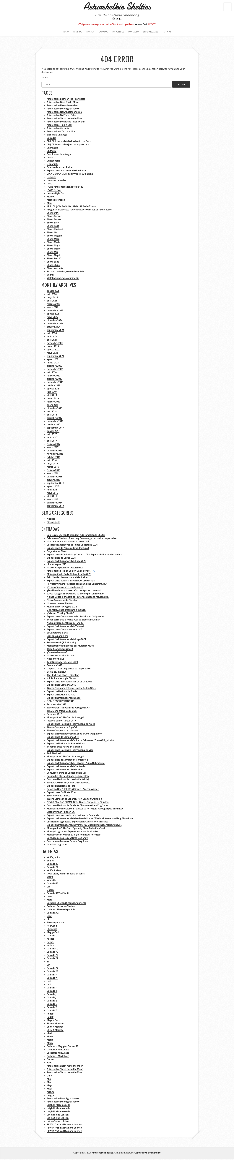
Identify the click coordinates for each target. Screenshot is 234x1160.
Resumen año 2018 (56, 704)
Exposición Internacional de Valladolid (66, 626)
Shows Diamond (55, 219)
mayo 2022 (52, 352)
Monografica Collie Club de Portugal (65, 717)
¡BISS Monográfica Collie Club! (62, 710)
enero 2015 (52, 499)
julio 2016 (52, 460)
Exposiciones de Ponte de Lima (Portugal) (68, 547)
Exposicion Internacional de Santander (66, 766)
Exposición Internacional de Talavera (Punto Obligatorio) (76, 762)
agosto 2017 (53, 430)
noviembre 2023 (55, 343)
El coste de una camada (58, 795)
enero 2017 (52, 447)
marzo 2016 (53, 466)
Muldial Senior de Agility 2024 (62, 606)
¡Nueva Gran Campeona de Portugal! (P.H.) (68, 707)
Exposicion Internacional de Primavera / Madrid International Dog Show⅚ (84, 824)
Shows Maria (53, 242)
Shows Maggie (54, 235)
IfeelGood (52, 925)
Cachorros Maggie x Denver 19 (62, 1046)
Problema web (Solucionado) (61, 642)
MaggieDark (53, 932)
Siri (48, 961)
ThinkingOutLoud (56, 922)
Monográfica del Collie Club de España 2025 (69, 574)
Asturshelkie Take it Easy (59, 124)
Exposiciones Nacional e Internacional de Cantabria (73, 815)
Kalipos (50, 938)
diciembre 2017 (54, 417)
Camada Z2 (52, 863)
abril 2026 (52, 300)
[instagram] (117, 19)
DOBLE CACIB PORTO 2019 (60, 701)
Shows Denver (54, 216)
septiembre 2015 (55, 483)
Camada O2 (52, 948)
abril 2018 (52, 414)
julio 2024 (52, 333)
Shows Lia (52, 232)
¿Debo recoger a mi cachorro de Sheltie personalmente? (75, 593)
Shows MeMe (54, 248)
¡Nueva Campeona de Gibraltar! (62, 730)
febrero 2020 (53, 375)
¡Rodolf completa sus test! (60, 648)
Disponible (118, 31)
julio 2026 (52, 294)
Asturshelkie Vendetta (58, 128)
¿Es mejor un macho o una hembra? (65, 587)
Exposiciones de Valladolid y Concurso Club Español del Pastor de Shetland (84, 554)
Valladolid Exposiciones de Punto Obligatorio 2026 (72, 544)
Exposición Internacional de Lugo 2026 (66, 561)
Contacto (133, 31)
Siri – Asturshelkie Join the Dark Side (65, 271)
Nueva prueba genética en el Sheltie (65, 622)
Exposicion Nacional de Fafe (61, 785)
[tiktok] (120, 19)
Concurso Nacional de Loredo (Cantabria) (68, 779)
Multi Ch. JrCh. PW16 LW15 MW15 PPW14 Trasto (71, 206)
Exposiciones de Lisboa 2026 (61, 557)
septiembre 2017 (55, 427)
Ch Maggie (52, 147)
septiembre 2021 (55, 356)
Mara (49, 203)
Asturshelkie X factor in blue (61, 131)
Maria (50, 1036)
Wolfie (50, 876)
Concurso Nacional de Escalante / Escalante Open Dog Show (77, 805)
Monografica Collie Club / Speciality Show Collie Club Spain (76, 828)
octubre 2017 (53, 424)
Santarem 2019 (54, 665)
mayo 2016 (52, 463)
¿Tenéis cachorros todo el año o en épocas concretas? (74, 590)
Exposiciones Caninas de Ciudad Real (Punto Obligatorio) (75, 616)
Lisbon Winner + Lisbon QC (61, 811)
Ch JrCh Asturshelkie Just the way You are (68, 144)
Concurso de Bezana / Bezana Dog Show (67, 841)
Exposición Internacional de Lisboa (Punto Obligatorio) (74, 733)
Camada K (52, 987)
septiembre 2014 (55, 505)
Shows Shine (53, 264)
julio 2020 (52, 372)
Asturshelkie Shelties (102, 1152)
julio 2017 (52, 434)
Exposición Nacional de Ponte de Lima (66, 743)
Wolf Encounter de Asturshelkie (63, 277)
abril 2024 (52, 339)
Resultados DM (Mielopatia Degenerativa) (68, 776)
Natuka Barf (140, 24)
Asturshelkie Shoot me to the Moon (65, 118)
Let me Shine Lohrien (58, 1114)
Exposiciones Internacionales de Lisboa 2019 (69, 681)
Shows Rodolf (54, 258)
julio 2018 (52, 411)
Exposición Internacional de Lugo (64, 697)
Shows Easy (53, 222)
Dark (49, 1075)
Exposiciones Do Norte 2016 (61, 792)
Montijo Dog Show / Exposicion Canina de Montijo (72, 831)
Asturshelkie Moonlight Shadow (63, 108)
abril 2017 (52, 440)
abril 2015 (52, 496)
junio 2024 (52, 336)
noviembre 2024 (55, 323)
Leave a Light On (55, 193)
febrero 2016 (53, 470)
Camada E (52, 1000)
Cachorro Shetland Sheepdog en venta (66, 902)
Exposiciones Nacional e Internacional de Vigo (70, 749)
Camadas (103, 31)
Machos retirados (56, 199)
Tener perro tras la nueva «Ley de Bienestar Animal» (73, 619)
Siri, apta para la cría (57, 632)
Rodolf (50, 1013)
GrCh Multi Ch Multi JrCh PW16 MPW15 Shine (70, 173)
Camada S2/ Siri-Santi (58, 893)
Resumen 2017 (54, 714)
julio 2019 (52, 391)
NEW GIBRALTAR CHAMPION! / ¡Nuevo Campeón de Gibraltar (78, 802)
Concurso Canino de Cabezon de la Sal (66, 772)
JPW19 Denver (54, 190)
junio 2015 (52, 489)
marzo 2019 (53, 398)
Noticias (166, 31)
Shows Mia (52, 251)
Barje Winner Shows (57, 551)
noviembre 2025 (55, 310)
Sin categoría (53, 522)
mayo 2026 (52, 297)
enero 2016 (52, 473)
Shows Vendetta (55, 268)
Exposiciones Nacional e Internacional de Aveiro (71, 723)
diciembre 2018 (54, 408)
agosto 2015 (53, 486)
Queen (50, 889)
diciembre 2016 (54, 450)
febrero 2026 (53, 303)
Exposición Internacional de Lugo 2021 (66, 639)
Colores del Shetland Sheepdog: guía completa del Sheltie (76, 534)
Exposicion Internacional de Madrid (64, 769)
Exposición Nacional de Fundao (62, 691)
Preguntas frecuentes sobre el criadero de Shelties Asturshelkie (79, 209)
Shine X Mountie (55, 1023)
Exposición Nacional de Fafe (61, 694)
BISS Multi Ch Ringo (57, 134)
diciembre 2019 (54, 378)
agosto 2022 (53, 349)
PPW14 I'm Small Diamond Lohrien (64, 1124)
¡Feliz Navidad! (54, 753)
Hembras (77, 31)
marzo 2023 (53, 346)
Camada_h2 (52, 912)
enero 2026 (52, 307)
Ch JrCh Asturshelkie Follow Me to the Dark (69, 141)
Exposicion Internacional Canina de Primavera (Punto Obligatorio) (80, 740)
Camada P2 (52, 951)
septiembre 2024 (55, 329)
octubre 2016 (53, 457)
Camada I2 (52, 935)
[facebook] (114, 19)
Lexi (49, 981)
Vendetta (51, 880)
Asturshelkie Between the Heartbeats (66, 98)
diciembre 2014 (54, 502)
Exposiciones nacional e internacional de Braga (71, 580)
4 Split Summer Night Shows (61, 678)
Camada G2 (52, 883)
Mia (49, 1078)
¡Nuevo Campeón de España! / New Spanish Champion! (74, 798)
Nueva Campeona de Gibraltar (62, 600)
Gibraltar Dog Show (57, 844)
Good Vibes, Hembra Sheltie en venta (65, 873)
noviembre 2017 (55, 421)
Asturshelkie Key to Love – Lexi (62, 105)
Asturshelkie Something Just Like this (66, 121)
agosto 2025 (53, 313)
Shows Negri (53, 255)
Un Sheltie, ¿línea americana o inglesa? (66, 609)
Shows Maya (53, 245)
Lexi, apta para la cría (57, 635)
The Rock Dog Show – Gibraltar (63, 675)
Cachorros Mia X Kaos (58, 1049)
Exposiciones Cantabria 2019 (61, 684)
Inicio (66, 31)
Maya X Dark (53, 1020)
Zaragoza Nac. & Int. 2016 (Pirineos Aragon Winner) (73, 789)
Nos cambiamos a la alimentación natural (68, 541)
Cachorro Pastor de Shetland (61, 906)
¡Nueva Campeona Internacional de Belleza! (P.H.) (71, 688)
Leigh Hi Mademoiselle (58, 1104)
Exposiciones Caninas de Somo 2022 (65, 629)
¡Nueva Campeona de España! (62, 727)
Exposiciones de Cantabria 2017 (63, 736)
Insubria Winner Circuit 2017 (61, 720)
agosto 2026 (53, 290)
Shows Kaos (53, 225)
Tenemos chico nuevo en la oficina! (64, 746)
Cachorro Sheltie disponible (61, 909)
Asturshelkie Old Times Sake (61, 115)
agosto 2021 (53, 359)
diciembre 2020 (54, 365)
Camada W (52, 974)
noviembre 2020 (55, 369)
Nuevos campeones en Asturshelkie (65, 567)
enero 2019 (52, 404)
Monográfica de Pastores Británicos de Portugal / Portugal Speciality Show (85, 808)
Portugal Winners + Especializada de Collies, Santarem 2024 (77, 583)
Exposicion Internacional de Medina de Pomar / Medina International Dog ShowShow (90, 818)
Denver (50, 1059)
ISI (48, 919)
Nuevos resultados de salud (61, 655)
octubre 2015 (53, 479)
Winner (50, 274)
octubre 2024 (53, 326)
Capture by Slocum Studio (147, 1152)
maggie (50, 1091)
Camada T (52, 1007)
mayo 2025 (52, 316)
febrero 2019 (53, 401)
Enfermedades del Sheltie (59, 167)
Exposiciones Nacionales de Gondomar (66, 170)
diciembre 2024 (54, 320)
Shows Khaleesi (55, 229)
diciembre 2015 (54, 476)
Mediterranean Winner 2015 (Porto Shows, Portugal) (73, 834)
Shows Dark (53, 212)
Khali (49, 1033)
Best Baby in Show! (56, 671)
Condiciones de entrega (59, 154)
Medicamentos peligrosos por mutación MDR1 (70, 645)
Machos (90, 31)
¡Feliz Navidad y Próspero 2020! (62, 661)
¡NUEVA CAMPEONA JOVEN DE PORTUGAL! (68, 782)
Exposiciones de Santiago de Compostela (67, 759)
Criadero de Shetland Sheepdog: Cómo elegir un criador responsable (81, 538)
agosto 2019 (53, 388)
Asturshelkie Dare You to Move (63, 102)
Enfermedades (150, 31)
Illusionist (52, 928)
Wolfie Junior (53, 857)
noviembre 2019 (55, 382)
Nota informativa (55, 658)
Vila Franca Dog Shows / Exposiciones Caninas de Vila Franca (77, 821)
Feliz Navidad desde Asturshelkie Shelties (67, 577)
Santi (49, 915)
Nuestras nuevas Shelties (60, 603)
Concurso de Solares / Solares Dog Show (67, 837)
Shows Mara (53, 238)
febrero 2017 (53, 443)
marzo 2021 (53, 362)
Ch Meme (51, 150)
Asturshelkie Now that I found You (64, 111)
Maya (49, 1085)
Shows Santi (53, 261)
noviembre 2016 (55, 453)
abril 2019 (52, 395)
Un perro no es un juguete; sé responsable (68, 668)
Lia (48, 886)
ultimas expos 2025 (56, 564)
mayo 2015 (52, 492)
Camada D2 (52, 867)
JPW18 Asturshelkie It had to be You (65, 186)
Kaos (49, 1062)
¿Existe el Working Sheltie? (60, 613)
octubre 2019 (53, 385)
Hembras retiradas (56, 180)
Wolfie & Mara (54, 870)
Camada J (51, 994)
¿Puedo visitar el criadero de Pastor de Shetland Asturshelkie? (78, 596)
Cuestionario (53, 160)
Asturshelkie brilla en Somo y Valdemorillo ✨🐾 (71, 570)
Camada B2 (52, 968)
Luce (49, 896)
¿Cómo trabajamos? (57, 652)
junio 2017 (52, 437)
